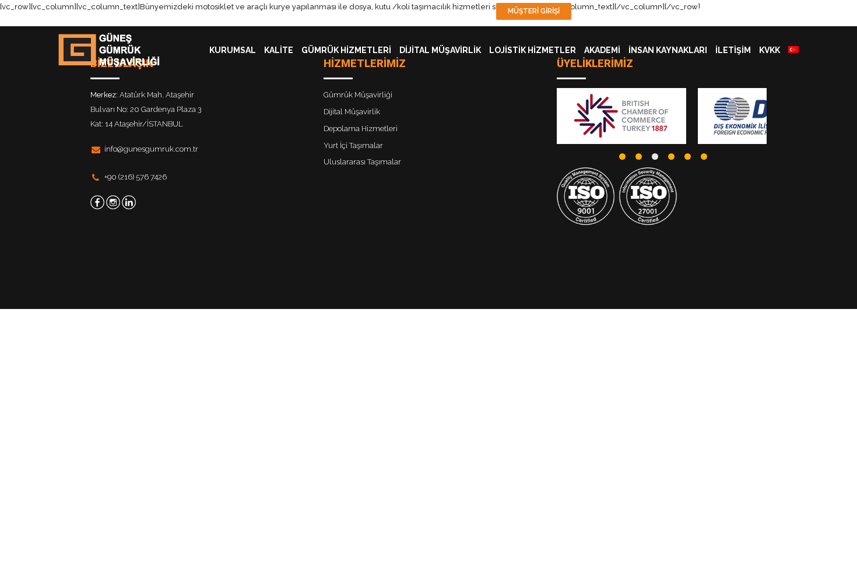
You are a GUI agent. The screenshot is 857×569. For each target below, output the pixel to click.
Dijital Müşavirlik (352, 111)
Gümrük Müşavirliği (358, 94)
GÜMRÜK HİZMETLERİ (346, 50)
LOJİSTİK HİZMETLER (532, 50)
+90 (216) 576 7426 (135, 177)
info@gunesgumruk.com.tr (151, 149)
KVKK (769, 50)
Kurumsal (232, 50)
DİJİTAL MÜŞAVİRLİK (440, 50)
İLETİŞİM (733, 50)
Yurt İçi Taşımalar (353, 145)
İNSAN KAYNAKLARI (667, 50)
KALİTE (278, 50)
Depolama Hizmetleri (361, 128)
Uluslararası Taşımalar (362, 161)
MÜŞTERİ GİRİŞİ (534, 11)
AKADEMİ (602, 50)
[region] (662, 116)
